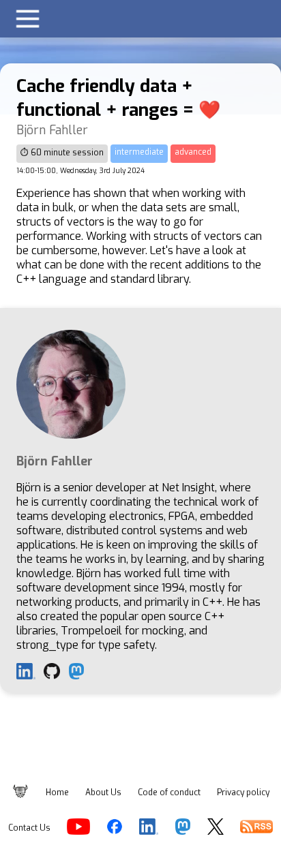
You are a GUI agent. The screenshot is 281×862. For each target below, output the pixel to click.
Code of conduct (169, 792)
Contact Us (29, 827)
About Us (103, 792)
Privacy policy (243, 792)
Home (57, 792)
